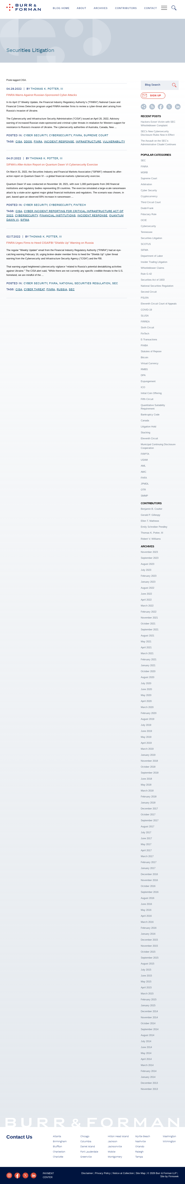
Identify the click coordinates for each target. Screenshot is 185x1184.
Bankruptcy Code (150, 414)
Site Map (140, 1173)
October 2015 (148, 951)
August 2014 (147, 1035)
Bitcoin (144, 357)
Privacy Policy (103, 1173)
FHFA (144, 477)
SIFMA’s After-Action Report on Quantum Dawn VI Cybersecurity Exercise (52, 164)
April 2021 (146, 647)
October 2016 (148, 886)
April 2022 (146, 599)
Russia (62, 289)
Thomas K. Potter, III (47, 88)
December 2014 (149, 1011)
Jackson (112, 1141)
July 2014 (146, 1041)
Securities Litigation (151, 238)
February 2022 (148, 611)
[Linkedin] (33, 1175)
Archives (101, 8)
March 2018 (147, 790)
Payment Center (48, 1175)
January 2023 (148, 581)
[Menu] (164, 8)
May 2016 (146, 909)
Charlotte (58, 1157)
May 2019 (146, 736)
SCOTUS (146, 244)
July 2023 (146, 569)
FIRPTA (145, 453)
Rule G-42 (146, 273)
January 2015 (148, 1005)
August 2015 (147, 963)
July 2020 (146, 683)
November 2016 (149, 880)
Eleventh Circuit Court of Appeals (159, 303)
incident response (59, 141)
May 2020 (146, 695)
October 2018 (148, 766)
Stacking (145, 432)
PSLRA (145, 297)
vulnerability (114, 141)
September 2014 (149, 1029)
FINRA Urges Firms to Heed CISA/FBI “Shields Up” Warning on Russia (50, 242)
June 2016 (146, 904)
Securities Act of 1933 (152, 279)
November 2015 (149, 945)
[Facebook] (17, 1175)
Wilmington (169, 1141)
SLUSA (145, 315)
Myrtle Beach (142, 1136)
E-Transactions (149, 339)
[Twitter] (25, 1175)
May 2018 (146, 784)
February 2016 (148, 927)
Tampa (139, 1157)
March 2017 (147, 856)
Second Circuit (149, 291)
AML (143, 465)
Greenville (86, 1157)
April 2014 (146, 1059)
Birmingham (60, 1141)
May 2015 (146, 981)
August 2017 (147, 826)
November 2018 (149, 760)
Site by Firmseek (169, 1176)
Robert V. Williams (151, 538)
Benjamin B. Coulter (151, 508)
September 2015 (149, 957)
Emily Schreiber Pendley (154, 526)
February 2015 (148, 999)
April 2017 (146, 850)
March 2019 (147, 748)
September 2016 (149, 892)
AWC (143, 471)
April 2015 (146, 987)
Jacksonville (115, 1146)
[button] (143, 108)
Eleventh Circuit (149, 438)
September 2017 (149, 820)
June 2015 (146, 975)
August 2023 (147, 563)
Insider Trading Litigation (154, 261)
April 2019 (146, 742)
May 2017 (146, 844)
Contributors (126, 8)
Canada (145, 420)
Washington (169, 1136)
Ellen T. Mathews (150, 520)
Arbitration (146, 184)
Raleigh (139, 1151)
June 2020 (146, 689)
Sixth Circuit (147, 327)
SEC (115, 283)
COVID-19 (146, 309)
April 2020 (146, 701)
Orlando (139, 1146)
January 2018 (148, 802)
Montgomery (115, 1157)
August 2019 (147, 719)
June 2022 (146, 593)
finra (38, 141)
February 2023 (148, 575)
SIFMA (24, 219)
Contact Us (19, 1137)
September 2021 (149, 629)
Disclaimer (87, 1173)
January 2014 (148, 1077)
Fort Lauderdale (89, 1151)
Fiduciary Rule (148, 214)
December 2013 (149, 1082)
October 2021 (148, 623)
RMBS (144, 369)
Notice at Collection (123, 1173)
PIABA (144, 345)
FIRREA (145, 321)
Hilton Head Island (118, 1136)
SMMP (144, 495)
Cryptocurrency (149, 196)
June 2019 (146, 731)
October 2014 (148, 1023)
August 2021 (147, 635)
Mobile (111, 1151)
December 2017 (149, 808)
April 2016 (146, 915)
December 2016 (149, 874)
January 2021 (148, 665)
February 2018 (148, 796)
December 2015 (149, 939)
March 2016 (147, 921)
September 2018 (149, 772)
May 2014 (146, 1053)
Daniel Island (87, 1146)
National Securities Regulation (84, 283)
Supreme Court (96, 135)
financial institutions (57, 215)
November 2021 (149, 617)
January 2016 (148, 933)
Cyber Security (35, 135)
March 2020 (147, 707)
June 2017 (146, 838)
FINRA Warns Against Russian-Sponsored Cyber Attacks (41, 94)
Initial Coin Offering (151, 393)
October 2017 (148, 814)
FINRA (77, 135)
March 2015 (147, 993)
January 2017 (148, 868)
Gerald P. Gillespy (150, 514)
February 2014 (148, 1071)
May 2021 (146, 641)
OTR (143, 489)
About (81, 8)
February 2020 (148, 713)
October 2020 (148, 671)
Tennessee (146, 232)
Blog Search (152, 84)
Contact (150, 8)
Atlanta (57, 1136)
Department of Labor (152, 255)
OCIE (144, 220)
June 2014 (146, 1047)
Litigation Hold (148, 426)
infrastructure (88, 141)
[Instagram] (9, 1175)
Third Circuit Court (151, 202)
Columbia (85, 1141)
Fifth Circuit (147, 399)
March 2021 (147, 653)
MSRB (144, 172)
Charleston (59, 1151)
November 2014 (149, 1017)
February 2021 (148, 659)
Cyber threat (34, 289)
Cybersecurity (60, 135)
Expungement (148, 381)
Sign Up (155, 95)
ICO (143, 387)
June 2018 (146, 778)
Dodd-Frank (147, 208)
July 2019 (146, 724)
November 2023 (149, 551)
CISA (18, 141)
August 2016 (147, 898)
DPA (143, 375)
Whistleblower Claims (152, 267)
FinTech (79, 205)
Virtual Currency (149, 363)
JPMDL (145, 483)
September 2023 (149, 557)
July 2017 (146, 832)
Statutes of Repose (151, 351)
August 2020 (147, 677)
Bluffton (57, 1146)
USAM (144, 459)
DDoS (28, 141)
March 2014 (147, 1065)
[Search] (174, 7)
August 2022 (147, 587)
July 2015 (146, 969)
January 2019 (148, 754)
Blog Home (61, 8)
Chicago (84, 1136)
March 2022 (147, 605)
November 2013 (149, 1089)
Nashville (140, 1141)
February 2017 (148, 862)
